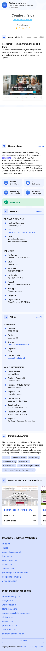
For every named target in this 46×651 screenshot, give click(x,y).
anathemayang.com (11, 596)
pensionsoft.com (10, 625)
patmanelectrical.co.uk (13, 633)
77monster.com (9, 581)
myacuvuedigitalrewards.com (16, 613)
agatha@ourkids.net (16, 358)
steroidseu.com (9, 609)
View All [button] (41, 146)
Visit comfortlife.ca (22, 19)
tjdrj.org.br (7, 556)
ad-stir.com (7, 621)
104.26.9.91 (22, 232)
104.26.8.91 (12, 232)
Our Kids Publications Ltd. (18, 344)
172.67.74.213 (33, 232)
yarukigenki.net (9, 560)
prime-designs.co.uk (11, 552)
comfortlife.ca (8, 158)
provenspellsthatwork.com (15, 572)
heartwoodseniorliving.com (18, 510)
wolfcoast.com (9, 604)
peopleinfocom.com (11, 576)
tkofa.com (7, 564)
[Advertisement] (23, 66)
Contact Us (23, 640)
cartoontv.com (9, 629)
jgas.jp (5, 548)
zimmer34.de (8, 568)
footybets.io (7, 600)
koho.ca (6, 543)
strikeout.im (7, 617)
